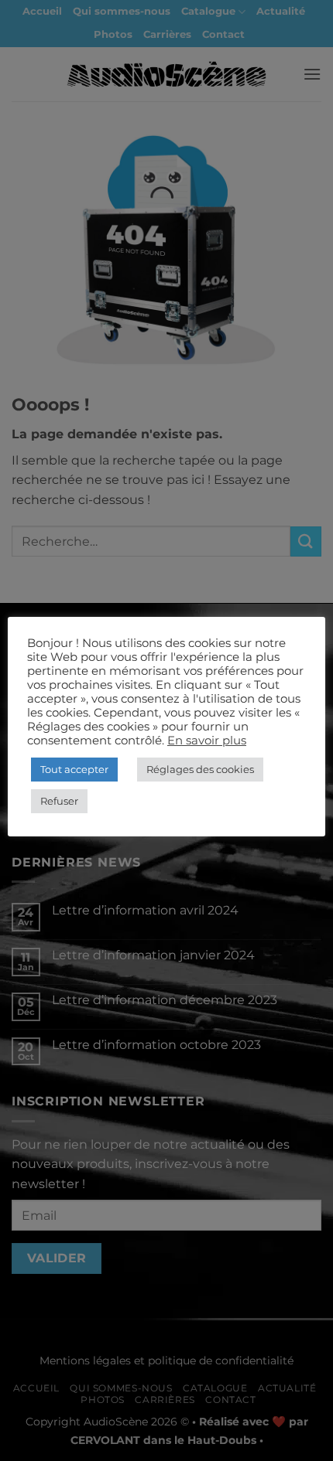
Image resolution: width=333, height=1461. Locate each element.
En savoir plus (206, 741)
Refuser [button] (59, 801)
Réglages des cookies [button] (200, 769)
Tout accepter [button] (74, 769)
